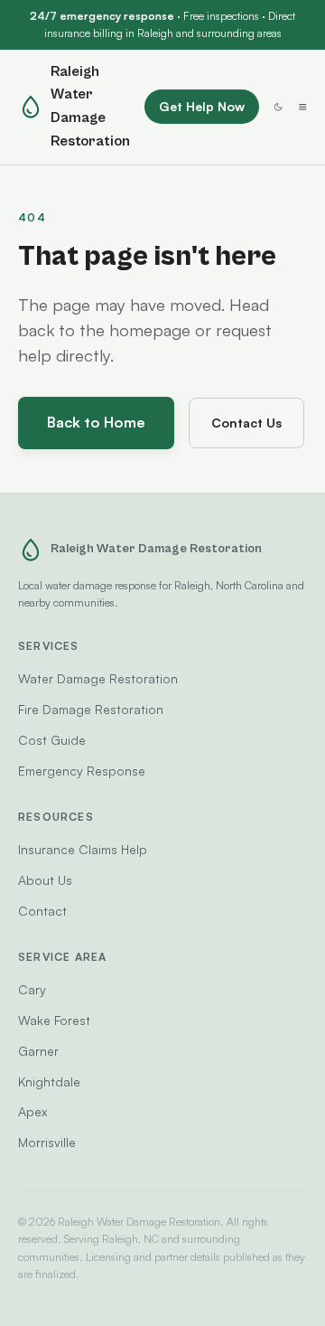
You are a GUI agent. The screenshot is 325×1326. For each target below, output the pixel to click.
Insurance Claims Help (82, 849)
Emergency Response (81, 770)
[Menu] (303, 106)
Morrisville (47, 1142)
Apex (32, 1111)
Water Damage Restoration (98, 678)
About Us (45, 880)
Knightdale (49, 1081)
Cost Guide (52, 740)
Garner (38, 1050)
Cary (32, 989)
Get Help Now (202, 106)
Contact (42, 910)
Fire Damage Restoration (90, 709)
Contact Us (246, 422)
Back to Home (96, 422)
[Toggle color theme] (278, 106)
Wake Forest (54, 1020)
